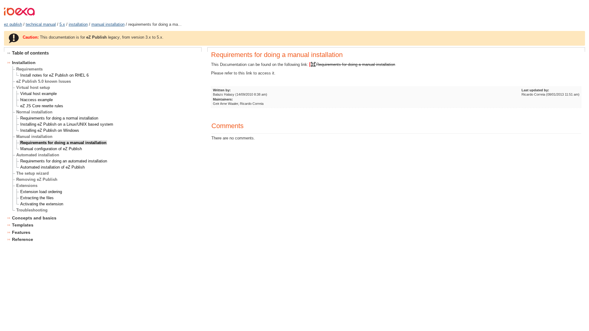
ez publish (13, 24)
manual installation (108, 24)
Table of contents (30, 52)
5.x (62, 24)
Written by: (222, 90)
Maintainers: (223, 99)
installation (78, 24)
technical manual (41, 24)
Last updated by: (535, 90)
